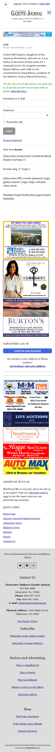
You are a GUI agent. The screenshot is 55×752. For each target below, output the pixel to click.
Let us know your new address (27, 366)
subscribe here (19, 91)
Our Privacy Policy (27, 621)
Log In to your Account (27, 350)
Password (8, 110)
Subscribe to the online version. (27, 636)
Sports (7, 536)
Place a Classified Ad (27, 665)
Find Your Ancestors (27, 716)
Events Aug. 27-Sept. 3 (16, 169)
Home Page (9, 513)
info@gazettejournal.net (32, 603)
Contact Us (9, 541)
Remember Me (14, 122)
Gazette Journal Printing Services (21, 518)
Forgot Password (12, 140)
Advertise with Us (27, 694)
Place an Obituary (27, 679)
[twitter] (20, 565)
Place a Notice (27, 672)
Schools (7, 532)
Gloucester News (12, 523)
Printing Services (27, 731)
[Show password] (47, 115)
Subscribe (44, 3)
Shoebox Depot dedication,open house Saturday (27, 196)
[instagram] (33, 565)
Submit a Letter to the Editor (27, 687)
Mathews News (11, 527)
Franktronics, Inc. (32, 748)
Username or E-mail (14, 98)
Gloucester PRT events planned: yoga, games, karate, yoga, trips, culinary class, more (26, 181)
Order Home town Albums (27, 723)
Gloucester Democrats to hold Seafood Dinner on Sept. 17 (27, 157)
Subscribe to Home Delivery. (27, 643)
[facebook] (27, 565)
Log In (17, 3)
